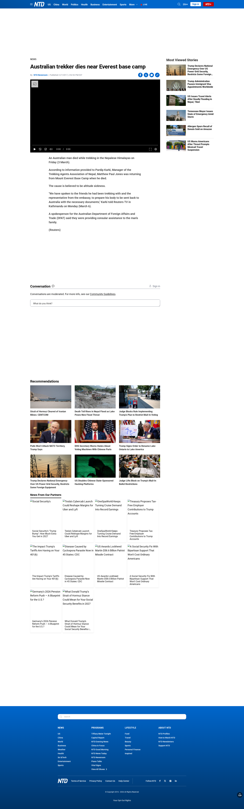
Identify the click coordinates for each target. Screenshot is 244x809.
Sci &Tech (62, 757)
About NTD (164, 727)
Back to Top (240, 795)
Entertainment (64, 761)
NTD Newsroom (41, 75)
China (60, 738)
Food (127, 734)
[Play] (34, 149)
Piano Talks (96, 761)
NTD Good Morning (99, 749)
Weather (61, 749)
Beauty (128, 742)
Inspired (128, 753)
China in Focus (97, 745)
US (59, 734)
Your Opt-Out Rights (122, 800)
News (33, 59)
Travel (128, 738)
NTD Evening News (99, 742)
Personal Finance (132, 749)
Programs (97, 727)
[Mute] (51, 149)
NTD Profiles (164, 734)
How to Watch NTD (166, 738)
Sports (61, 765)
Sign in (195, 4)
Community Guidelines (102, 294)
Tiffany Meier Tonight (101, 734)
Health (61, 753)
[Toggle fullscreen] (150, 149)
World (60, 742)
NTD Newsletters (166, 742)
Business (62, 745)
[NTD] (63, 781)
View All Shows (98, 769)
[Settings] (155, 149)
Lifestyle (130, 727)
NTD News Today (99, 753)
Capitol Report (97, 738)
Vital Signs (96, 765)
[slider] (95, 145)
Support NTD (164, 745)
